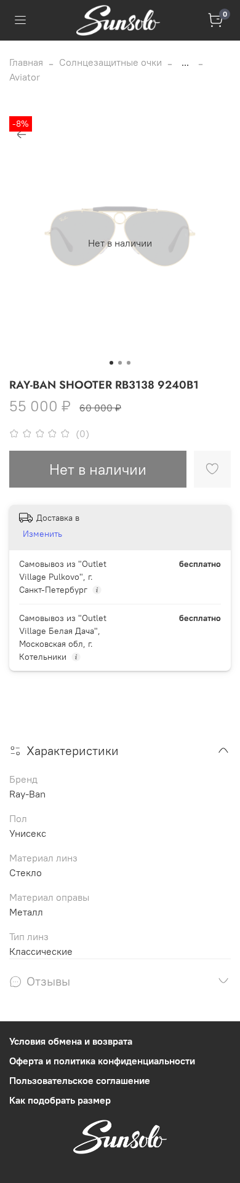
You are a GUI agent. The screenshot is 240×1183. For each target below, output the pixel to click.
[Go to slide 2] (120, 363)
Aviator (24, 77)
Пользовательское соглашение (79, 1080)
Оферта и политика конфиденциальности (102, 1060)
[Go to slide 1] (111, 363)
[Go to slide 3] (128, 363)
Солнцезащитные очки (110, 62)
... (185, 62)
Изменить (42, 533)
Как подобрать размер (60, 1100)
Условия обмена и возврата (70, 1041)
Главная (26, 62)
